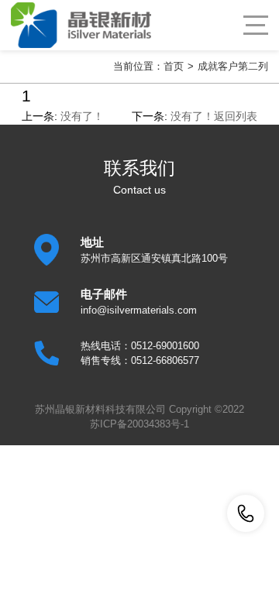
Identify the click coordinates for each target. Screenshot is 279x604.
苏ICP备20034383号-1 (139, 424)
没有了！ (82, 116)
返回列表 (235, 116)
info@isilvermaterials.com (139, 310)
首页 (174, 66)
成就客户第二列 (233, 66)
